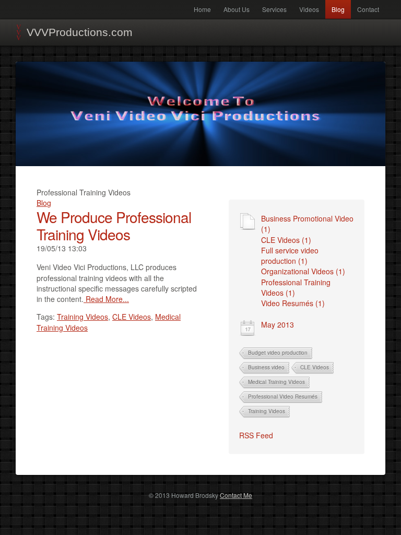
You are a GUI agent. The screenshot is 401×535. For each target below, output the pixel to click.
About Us (236, 9)
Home (202, 9)
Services (274, 9)
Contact (368, 9)
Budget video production (278, 352)
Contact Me (236, 495)
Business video (266, 367)
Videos (309, 9)
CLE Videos (314, 367)
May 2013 (277, 324)
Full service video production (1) (290, 255)
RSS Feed (256, 435)
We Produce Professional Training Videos (114, 225)
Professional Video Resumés (282, 396)
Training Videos (266, 411)
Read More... (106, 299)
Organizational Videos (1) (303, 271)
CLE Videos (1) (286, 240)
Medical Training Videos (276, 382)
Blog (338, 9)
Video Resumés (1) (293, 303)
